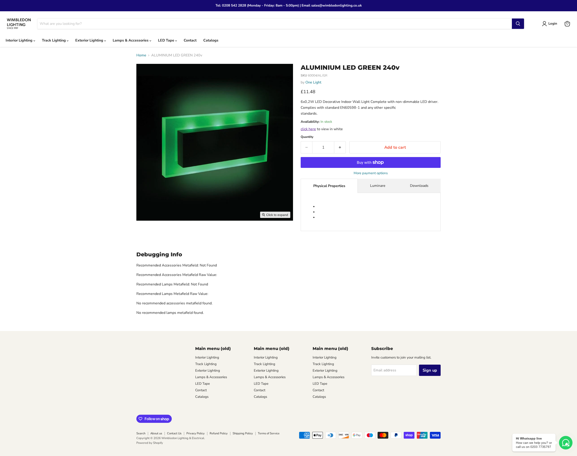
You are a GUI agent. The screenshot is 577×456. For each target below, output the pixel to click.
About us (156, 433)
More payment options (371, 173)
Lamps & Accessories (131, 40)
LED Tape (166, 40)
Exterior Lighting (89, 40)
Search (140, 433)
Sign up (430, 370)
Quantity (307, 137)
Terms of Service (268, 433)
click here (308, 129)
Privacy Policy (195, 433)
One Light (313, 82)
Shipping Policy (243, 433)
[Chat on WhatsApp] (565, 442)
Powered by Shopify (149, 443)
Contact (190, 40)
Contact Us (174, 433)
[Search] (518, 24)
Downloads (419, 185)
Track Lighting (54, 40)
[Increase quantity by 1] (340, 147)
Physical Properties (329, 185)
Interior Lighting (19, 40)
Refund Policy (219, 433)
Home (141, 55)
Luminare (377, 185)
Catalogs (210, 40)
